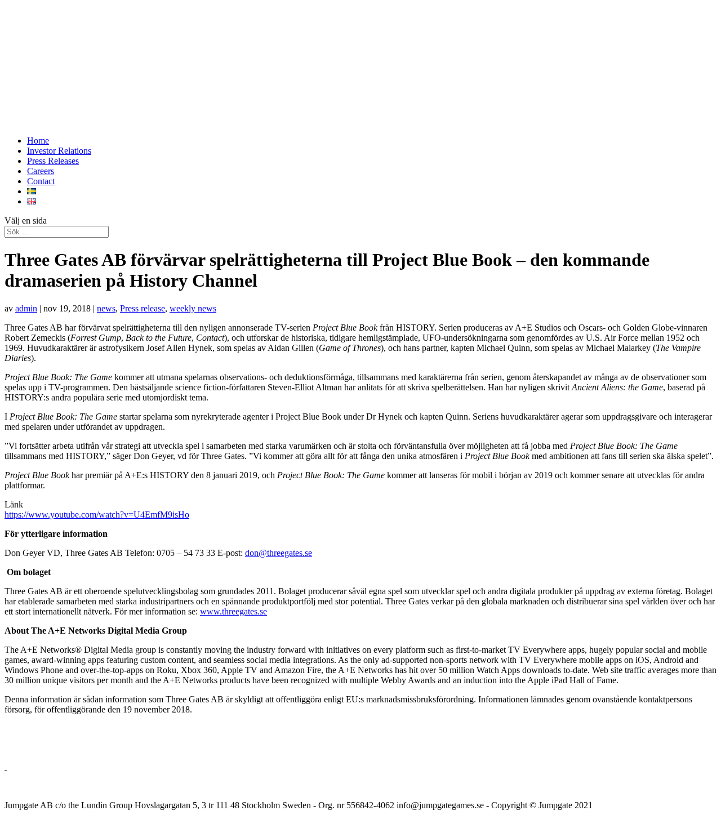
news (106, 308)
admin (26, 308)
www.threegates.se (233, 611)
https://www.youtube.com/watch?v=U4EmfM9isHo (97, 514)
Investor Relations (59, 150)
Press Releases (53, 161)
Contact (41, 181)
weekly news (193, 308)
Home (38, 140)
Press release (142, 308)
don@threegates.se (278, 553)
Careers (40, 171)
